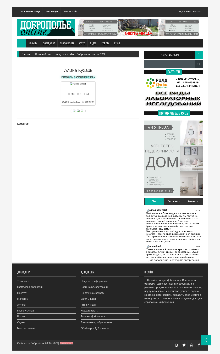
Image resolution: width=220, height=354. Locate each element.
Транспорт (23, 281)
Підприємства (25, 310)
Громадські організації (30, 286)
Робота (105, 43)
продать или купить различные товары (178, 287)
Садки (21, 322)
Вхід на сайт (70, 12)
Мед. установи (26, 328)
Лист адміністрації (30, 12)
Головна (26, 54)
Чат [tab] (154, 201)
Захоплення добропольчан (96, 322)
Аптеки (21, 304)
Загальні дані (88, 298)
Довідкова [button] (48, 43)
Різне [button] (117, 43)
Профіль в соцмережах (78, 77)
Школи (21, 316)
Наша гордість (89, 310)
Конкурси (60, 54)
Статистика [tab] (174, 201)
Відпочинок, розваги (92, 292)
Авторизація (170, 54)
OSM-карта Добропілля (95, 328)
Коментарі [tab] (193, 201)
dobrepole (90, 102)
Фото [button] (82, 43)
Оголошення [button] (67, 43)
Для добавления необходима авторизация (173, 260)
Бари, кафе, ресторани (94, 286)
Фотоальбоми (43, 54)
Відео (93, 43)
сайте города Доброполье (166, 280)
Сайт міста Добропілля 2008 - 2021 (37, 343)
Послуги (22, 292)
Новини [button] (33, 43)
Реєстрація (52, 12)
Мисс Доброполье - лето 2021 (87, 54)
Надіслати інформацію (94, 281)
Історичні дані (89, 304)
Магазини (22, 298)
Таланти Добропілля (93, 316)
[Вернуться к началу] (206, 340)
